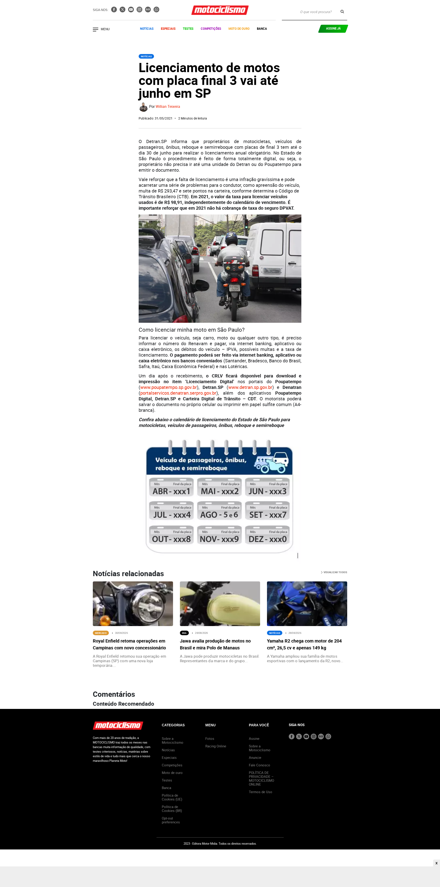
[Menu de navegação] (95, 30)
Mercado (101, 633)
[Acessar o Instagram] (140, 11)
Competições (211, 29)
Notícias (147, 29)
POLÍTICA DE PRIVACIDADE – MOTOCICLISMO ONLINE (261, 778)
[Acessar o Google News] (148, 11)
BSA (184, 633)
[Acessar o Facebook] (114, 11)
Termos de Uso (260, 791)
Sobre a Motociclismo (172, 740)
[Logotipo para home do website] (220, 10)
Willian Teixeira (168, 106)
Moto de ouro (172, 772)
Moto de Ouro (239, 29)
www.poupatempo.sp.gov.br (168, 387)
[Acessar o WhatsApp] (156, 11)
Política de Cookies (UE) (172, 797)
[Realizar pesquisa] (342, 11)
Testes (188, 29)
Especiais (168, 29)
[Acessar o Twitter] (123, 11)
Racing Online (215, 746)
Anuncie (255, 757)
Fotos (209, 738)
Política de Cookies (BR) (172, 808)
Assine (254, 738)
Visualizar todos (335, 572)
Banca (262, 29)
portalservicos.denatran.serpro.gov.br (178, 393)
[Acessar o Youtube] (131, 11)
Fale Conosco (259, 765)
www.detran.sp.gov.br (250, 387)
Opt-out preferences (171, 820)
